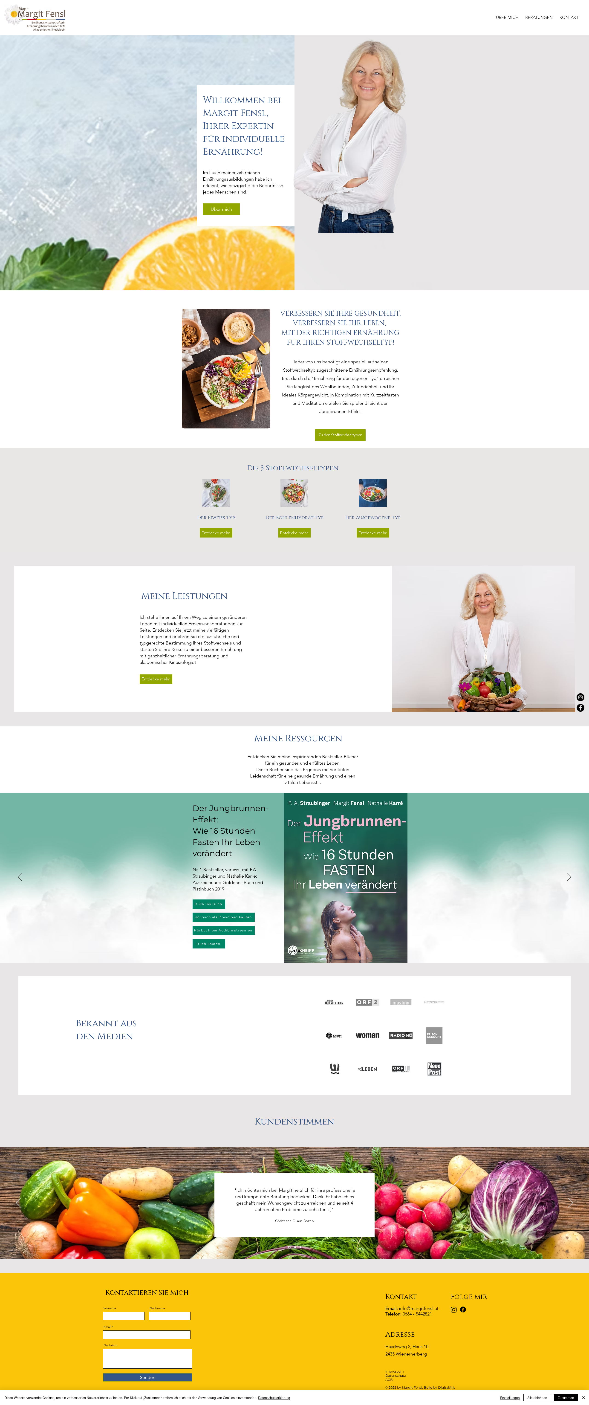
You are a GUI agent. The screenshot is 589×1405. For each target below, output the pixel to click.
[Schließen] (583, 1397)
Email (107, 1326)
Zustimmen (566, 1397)
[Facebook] (580, 708)
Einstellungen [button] (510, 1397)
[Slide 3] (299, 951)
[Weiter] (569, 877)
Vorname (110, 1308)
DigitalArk (446, 1387)
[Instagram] (580, 697)
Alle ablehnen (537, 1397)
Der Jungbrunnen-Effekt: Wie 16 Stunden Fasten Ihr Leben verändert (231, 830)
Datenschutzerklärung (274, 1397)
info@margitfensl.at (419, 1308)
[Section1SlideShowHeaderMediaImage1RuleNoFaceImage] (289, 1247)
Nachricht (111, 1345)
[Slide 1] (290, 951)
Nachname (157, 1308)
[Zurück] (20, 877)
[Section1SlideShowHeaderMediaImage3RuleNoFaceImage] (300, 1247)
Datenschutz (395, 1375)
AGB (389, 1380)
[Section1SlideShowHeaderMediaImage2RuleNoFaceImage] (295, 1247)
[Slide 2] (294, 951)
